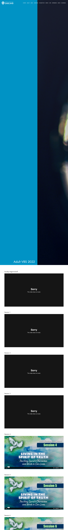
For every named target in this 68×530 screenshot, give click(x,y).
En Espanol (63, 2)
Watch (59, 2)
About (32, 2)
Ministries (36, 2)
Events (47, 2)
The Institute (42, 2)
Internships (54, 2)
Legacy (28, 2)
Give (50, 2)
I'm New (24, 2)
